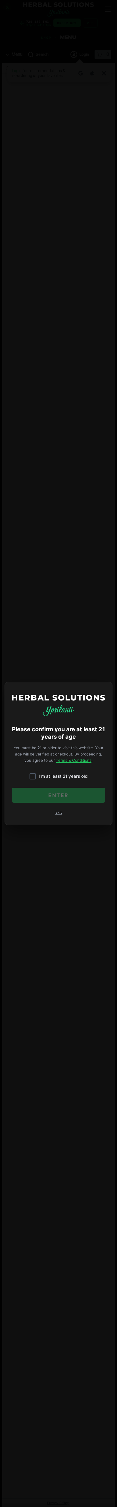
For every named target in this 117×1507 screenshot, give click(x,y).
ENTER (58, 795)
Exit (58, 812)
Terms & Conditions (73, 760)
